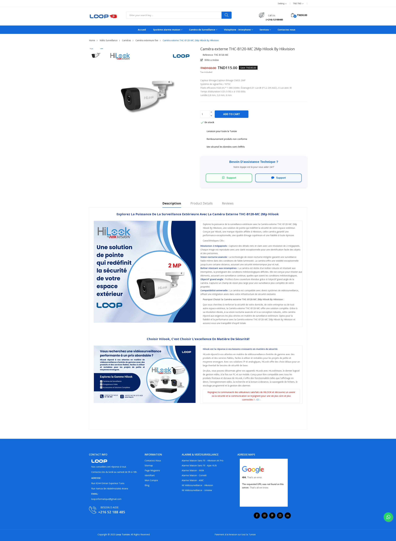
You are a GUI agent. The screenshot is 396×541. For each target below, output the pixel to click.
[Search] (227, 15)
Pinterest (272, 515)
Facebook (257, 515)
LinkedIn (288, 515)
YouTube (264, 515)
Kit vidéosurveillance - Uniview (197, 490)
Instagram (280, 515)
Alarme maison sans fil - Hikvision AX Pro (202, 460)
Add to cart (231, 114)
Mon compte (151, 480)
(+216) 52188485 (274, 19)
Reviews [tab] (228, 203)
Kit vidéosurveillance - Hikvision (197, 485)
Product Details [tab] (201, 203)
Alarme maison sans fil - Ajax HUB (199, 465)
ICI (258, 399)
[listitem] (96, 55)
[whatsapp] (388, 517)
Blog (147, 485)
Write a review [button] (211, 59)
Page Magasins (152, 470)
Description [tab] (171, 203)
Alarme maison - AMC (193, 480)
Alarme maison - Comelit (194, 475)
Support (231, 177)
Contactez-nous (153, 460)
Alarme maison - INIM (193, 470)
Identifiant (150, 475)
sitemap (149, 465)
